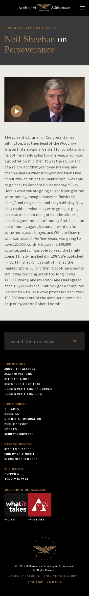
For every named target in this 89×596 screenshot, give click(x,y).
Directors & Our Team (22, 384)
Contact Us (34, 575)
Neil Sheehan (29, 39)
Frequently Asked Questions (61, 575)
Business (11, 414)
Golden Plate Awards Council (28, 389)
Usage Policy (55, 581)
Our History (14, 364)
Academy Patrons (18, 374)
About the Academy (19, 369)
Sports (10, 429)
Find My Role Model (19, 454)
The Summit (13, 469)
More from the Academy (25, 489)
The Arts (11, 409)
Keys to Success (17, 444)
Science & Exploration (22, 419)
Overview (11, 474)
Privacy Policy (35, 581)
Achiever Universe (19, 434)
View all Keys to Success (32, 28)
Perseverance (29, 49)
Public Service (16, 424)
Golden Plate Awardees (23, 394)
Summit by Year (16, 479)
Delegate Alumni (17, 379)
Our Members (15, 404)
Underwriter (16, 575)
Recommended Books (21, 459)
